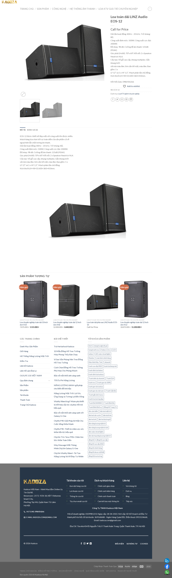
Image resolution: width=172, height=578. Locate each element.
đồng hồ (91, 440)
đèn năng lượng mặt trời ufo (98, 428)
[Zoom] (23, 94)
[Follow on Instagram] (84, 543)
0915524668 (141, 517)
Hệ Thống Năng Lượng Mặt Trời (34, 356)
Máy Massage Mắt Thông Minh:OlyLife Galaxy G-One (66, 446)
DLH (90, 346)
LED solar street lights (102, 354)
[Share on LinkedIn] (131, 99)
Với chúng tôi (131, 486)
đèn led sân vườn (95, 415)
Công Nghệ (87, 3)
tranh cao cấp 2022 (95, 366)
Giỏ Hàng (24, 351)
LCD (114, 350)
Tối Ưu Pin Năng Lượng (64, 380)
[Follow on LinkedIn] (91, 543)
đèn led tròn (107, 415)
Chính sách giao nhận (106, 486)
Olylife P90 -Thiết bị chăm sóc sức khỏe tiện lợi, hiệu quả (69, 430)
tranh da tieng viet (110, 366)
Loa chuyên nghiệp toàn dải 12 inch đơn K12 (134, 323)
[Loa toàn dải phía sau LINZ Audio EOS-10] (102, 299)
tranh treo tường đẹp (96, 399)
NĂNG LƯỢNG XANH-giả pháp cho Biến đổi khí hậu (68, 387)
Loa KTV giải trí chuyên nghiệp (118, 8)
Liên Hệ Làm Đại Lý (28, 371)
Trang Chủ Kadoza (40, 3)
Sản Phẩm (43, 8)
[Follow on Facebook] (81, 543)
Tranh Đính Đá (109, 403)
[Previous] (25, 55)
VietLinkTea (119, 3)
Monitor (91, 358)
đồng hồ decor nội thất (96, 452)
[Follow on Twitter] (88, 543)
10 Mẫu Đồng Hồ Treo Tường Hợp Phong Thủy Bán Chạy (67, 353)
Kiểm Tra (24, 361)
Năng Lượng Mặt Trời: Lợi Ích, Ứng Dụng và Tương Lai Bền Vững (69, 395)
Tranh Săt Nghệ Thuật (136, 3)
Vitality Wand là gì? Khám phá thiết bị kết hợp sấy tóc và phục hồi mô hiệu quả (69, 404)
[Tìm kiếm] (30, 2)
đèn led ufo (92, 419)
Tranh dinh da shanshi (96, 378)
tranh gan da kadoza (96, 387)
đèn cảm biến (93, 411)
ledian (91, 354)
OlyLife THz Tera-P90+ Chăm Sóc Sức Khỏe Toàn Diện (69, 438)
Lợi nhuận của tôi (76, 491)
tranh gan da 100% (104, 383)
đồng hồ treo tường (95, 456)
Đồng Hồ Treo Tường (57, 3)
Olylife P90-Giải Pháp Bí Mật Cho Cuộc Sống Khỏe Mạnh (68, 422)
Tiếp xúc (129, 501)
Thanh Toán (25, 400)
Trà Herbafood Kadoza (64, 346)
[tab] (22, 129)
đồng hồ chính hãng (95, 448)
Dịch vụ (129, 491)
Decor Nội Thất (74, 3)
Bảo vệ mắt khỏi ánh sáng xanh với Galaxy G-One (69, 414)
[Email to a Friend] (122, 99)
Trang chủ (27, 8)
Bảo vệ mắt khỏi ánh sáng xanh (67, 375)
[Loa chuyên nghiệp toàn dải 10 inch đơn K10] (35, 299)
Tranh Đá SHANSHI (95, 403)
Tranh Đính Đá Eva (95, 407)
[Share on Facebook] (113, 99)
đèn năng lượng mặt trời (97, 424)
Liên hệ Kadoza (26, 366)
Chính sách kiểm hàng (106, 491)
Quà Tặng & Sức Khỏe (103, 3)
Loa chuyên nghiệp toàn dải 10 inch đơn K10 (34, 323)
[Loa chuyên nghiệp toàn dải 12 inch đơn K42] (68, 299)
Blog (127, 496)
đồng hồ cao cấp (102, 440)
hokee (103, 350)
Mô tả (22, 130)
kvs (109, 350)
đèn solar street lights (96, 432)
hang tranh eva (94, 350)
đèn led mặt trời (105, 411)
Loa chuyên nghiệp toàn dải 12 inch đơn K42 (67, 323)
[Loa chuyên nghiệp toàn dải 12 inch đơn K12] (136, 299)
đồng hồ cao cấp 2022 (96, 444)
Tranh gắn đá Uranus (96, 395)
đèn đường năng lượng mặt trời (100, 436)
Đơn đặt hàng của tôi (78, 486)
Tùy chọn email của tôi (78, 501)
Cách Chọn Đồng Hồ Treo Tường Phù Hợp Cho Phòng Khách (68, 369)
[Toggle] (49, 380)
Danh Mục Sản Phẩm (29, 346)
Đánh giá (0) (32, 130)
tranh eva (92, 383)
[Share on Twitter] (117, 99)
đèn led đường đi (104, 419)
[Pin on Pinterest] (126, 99)
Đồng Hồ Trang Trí (110, 407)
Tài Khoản (24, 395)
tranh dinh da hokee (96, 370)
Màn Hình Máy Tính (95, 362)
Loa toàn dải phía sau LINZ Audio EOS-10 (102, 323)
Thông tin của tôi (76, 496)
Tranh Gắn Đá (111, 391)
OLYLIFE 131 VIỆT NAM (31, 375)
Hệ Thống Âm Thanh (82, 8)
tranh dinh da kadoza (96, 374)
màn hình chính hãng (103, 358)
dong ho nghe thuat (100, 346)
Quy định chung (26, 380)
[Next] (102, 55)
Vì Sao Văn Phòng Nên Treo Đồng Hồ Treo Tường (68, 361)
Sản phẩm (24, 390)
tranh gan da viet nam (96, 391)
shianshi (107, 362)
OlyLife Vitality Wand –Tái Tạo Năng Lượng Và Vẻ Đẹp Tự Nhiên (68, 455)
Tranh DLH (110, 378)
